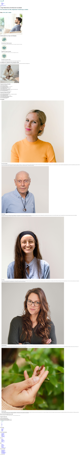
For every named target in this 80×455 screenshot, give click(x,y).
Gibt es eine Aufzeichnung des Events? (4, 418)
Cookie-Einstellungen (4, 447)
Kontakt (2, 444)
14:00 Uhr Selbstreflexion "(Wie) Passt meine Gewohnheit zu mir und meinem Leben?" (9, 89)
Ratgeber (2, 430)
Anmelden (1, 5)
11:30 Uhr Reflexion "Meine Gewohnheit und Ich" (6, 87)
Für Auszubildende (3, 453)
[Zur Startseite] (2, 1)
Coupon (2, 4)
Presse (2, 441)
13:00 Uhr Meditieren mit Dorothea (4, 95)
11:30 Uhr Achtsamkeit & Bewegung (4, 94)
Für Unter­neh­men (3, 451)
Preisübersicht (3, 433)
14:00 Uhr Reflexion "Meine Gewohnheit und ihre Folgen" (6, 96)
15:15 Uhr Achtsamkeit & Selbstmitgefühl (5, 97)
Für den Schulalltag (3, 450)
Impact (2, 439)
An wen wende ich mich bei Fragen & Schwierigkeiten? (6, 420)
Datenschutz (3, 446)
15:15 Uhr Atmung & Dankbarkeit (4, 90)
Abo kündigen (3, 445)
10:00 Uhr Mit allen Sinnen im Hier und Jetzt (5, 93)
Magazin (2, 429)
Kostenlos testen (4, 5)
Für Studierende (3, 435)
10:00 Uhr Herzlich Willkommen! (4, 85)
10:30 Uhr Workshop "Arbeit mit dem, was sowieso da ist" (6, 86)
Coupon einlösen (3, 436)
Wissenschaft (3, 428)
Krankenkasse (3, 3)
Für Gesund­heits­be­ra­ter (4, 452)
